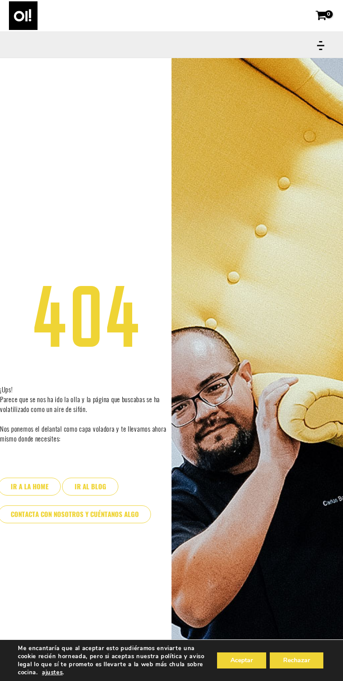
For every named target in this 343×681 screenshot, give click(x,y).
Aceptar (241, 660)
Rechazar (296, 660)
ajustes (52, 672)
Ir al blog (90, 486)
